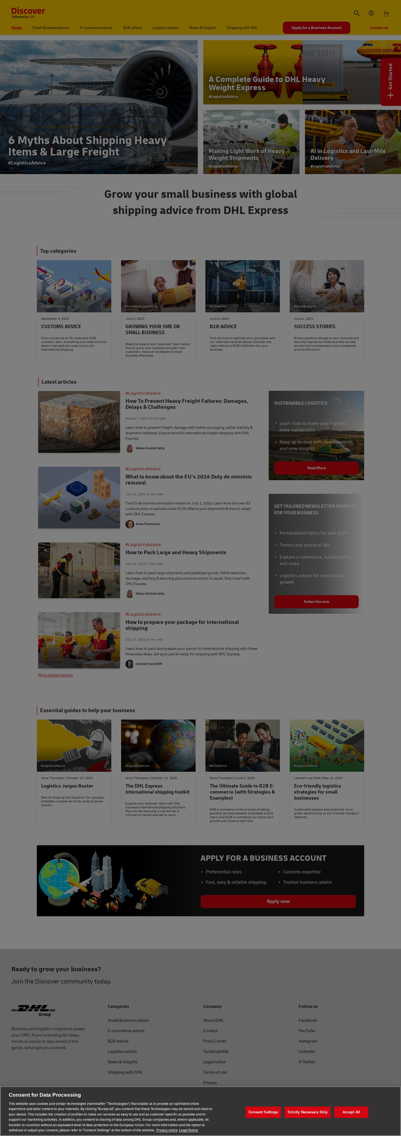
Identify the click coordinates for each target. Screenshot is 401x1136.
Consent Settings (263, 1112)
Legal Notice (188, 1130)
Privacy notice (167, 1130)
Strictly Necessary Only (308, 1112)
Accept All (351, 1112)
